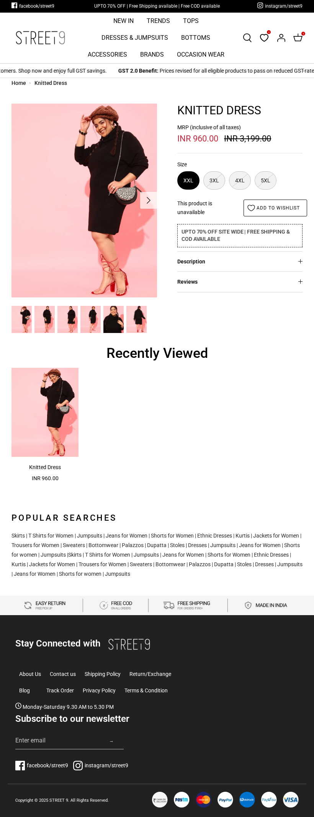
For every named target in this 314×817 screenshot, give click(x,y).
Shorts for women (80, 574)
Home (18, 83)
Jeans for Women (126, 536)
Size (182, 164)
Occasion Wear (200, 54)
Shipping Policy (103, 674)
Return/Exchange (150, 674)
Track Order (60, 690)
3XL (214, 180)
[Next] (148, 200)
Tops (191, 20)
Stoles (177, 545)
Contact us (63, 674)
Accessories (107, 54)
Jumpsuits (89, 536)
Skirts (18, 536)
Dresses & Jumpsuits (134, 37)
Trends (158, 20)
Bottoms (195, 37)
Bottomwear (103, 545)
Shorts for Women (172, 536)
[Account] (281, 37)
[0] (264, 37)
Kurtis (243, 536)
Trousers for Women (35, 545)
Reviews (187, 282)
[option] (84, 200)
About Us (30, 674)
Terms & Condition (146, 690)
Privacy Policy (99, 690)
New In (123, 20)
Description (191, 261)
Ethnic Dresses (214, 536)
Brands (152, 54)
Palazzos (133, 545)
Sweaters (74, 545)
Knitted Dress (50, 83)
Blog (24, 690)
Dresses (197, 545)
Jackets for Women (276, 536)
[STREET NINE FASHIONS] (40, 37)
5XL (265, 180)
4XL (240, 180)
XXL (188, 180)
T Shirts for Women (51, 536)
